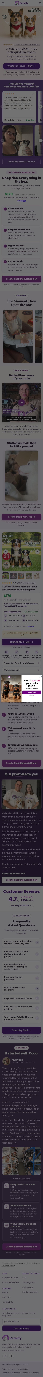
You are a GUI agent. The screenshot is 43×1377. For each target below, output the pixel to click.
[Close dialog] (40, 676)
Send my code (32, 692)
